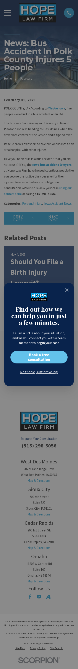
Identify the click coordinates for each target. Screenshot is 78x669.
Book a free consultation (39, 357)
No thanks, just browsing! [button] (39, 372)
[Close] (67, 290)
